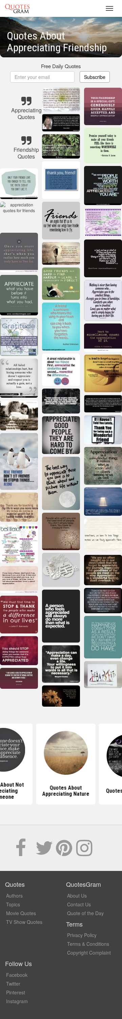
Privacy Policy (82, 935)
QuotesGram (17, 8)
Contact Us (79, 904)
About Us (77, 895)
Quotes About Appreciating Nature (61, 791)
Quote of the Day (85, 913)
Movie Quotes (21, 913)
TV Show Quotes (24, 921)
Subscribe (94, 77)
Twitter (13, 983)
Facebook (16, 974)
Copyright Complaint (89, 952)
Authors (14, 895)
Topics (13, 904)
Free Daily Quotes (61, 65)
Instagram (17, 1001)
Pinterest (15, 992)
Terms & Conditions (88, 943)
